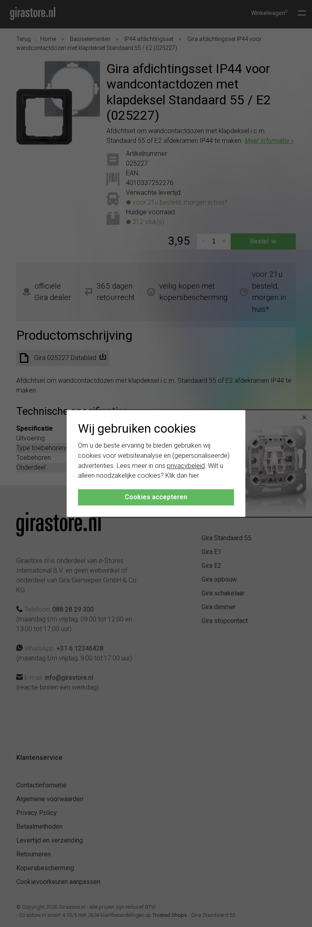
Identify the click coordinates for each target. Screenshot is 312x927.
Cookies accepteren (156, 497)
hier (194, 476)
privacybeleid (186, 466)
